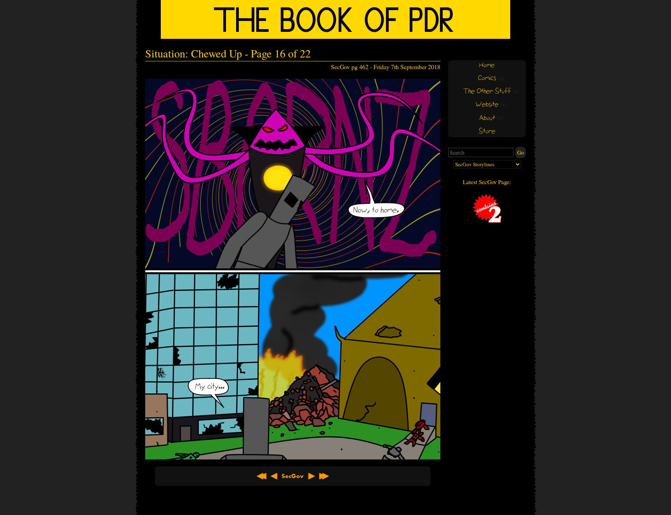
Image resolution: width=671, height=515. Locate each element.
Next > (311, 476)
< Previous (274, 476)
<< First (262, 476)
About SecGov (292, 476)
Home (487, 65)
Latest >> (324, 476)
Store (487, 131)
